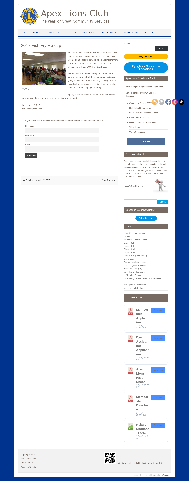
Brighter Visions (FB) (133, 269)
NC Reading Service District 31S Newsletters (143, 278)
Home (23, 33)
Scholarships (109, 33)
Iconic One (138, 475)
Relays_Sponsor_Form (142, 429)
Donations (149, 33)
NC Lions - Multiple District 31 (137, 240)
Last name (29, 135)
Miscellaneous (130, 33)
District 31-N (129, 252)
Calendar (71, 33)
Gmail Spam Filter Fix (133, 288)
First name (29, 126)
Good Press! (108, 180)
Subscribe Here (146, 218)
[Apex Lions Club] (64, 24)
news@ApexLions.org (134, 186)
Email (27, 145)
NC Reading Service (132, 275)
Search (127, 44)
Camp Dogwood (130, 259)
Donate (146, 141)
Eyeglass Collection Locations (146, 68)
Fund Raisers (89, 33)
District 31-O (129, 249)
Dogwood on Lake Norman (135, 262)
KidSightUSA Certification (135, 285)
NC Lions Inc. (130, 236)
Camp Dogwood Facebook (135, 265)
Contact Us (54, 33)
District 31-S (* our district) (135, 256)
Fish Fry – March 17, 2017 (36, 180)
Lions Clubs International (134, 233)
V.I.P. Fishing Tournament (135, 272)
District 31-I (129, 246)
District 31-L (129, 243)
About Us (37, 33)
